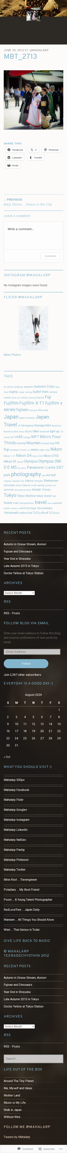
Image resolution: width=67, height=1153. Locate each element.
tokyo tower (44, 496)
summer (9, 489)
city (18, 398)
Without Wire (12, 1117)
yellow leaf (26, 512)
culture (24, 397)
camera (53, 392)
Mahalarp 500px (14, 780)
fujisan (22, 409)
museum (14, 449)
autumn (28, 386)
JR (19, 425)
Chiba (13, 398)
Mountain (33, 443)
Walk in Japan (13, 1110)
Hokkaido (33, 410)
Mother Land (12, 1095)
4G (5, 387)
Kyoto (28, 431)
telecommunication (23, 490)
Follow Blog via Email (26, 623)
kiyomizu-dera (11, 431)
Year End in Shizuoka (17, 558)
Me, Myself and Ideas (18, 1088)
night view (44, 450)
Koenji (22, 431)
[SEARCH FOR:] (33, 1058)
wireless (15, 508)
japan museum (27, 418)
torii (54, 496)
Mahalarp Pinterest (16, 860)
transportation (26, 503)
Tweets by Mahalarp (17, 1137)
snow (34, 485)
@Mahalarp (39, 50)
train (16, 503)
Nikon (56, 449)
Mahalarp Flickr (13, 799)
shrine (18, 485)
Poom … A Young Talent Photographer (28, 899)
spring (40, 485)
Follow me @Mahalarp (27, 1127)
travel (41, 502)
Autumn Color (44, 387)
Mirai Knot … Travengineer (20, 879)
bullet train (40, 392)
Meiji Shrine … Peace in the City (28, 202)
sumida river (50, 485)
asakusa (18, 387)
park (7, 475)
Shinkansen (51, 480)
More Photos (12, 355)
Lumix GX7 (9, 437)
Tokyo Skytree (26, 496)
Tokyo (10, 495)
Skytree (26, 485)
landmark (44, 431)
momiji (21, 443)
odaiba (20, 462)
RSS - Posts (12, 613)
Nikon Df (10, 461)
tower (8, 503)
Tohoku (46, 489)
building (28, 392)
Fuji (48, 397)
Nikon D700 (51, 456)
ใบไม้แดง (54, 512)
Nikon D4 (23, 455)
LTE (61, 431)
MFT (35, 437)
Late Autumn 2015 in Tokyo (21, 566)
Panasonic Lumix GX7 (45, 467)
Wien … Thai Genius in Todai (21, 929)
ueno (49, 503)
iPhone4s (43, 410)
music (23, 450)
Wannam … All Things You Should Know (29, 919)
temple (36, 489)
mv (28, 450)
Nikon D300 (37, 456)
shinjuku (38, 481)
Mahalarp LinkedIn (16, 830)
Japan (11, 417)
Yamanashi (11, 512)
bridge (21, 392)
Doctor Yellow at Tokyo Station (23, 573)
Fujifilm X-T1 (31, 403)
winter (7, 508)
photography (26, 474)
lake (36, 431)
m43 (19, 437)
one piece (21, 468)
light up (54, 431)
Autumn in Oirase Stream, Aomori (25, 544)
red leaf (51, 475)
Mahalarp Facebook (16, 790)
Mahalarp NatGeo (15, 840)
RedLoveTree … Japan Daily (22, 909)
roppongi (7, 481)
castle (7, 397)
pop (43, 475)
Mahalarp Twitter (14, 869)
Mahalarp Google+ (15, 809)
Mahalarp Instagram (16, 820)
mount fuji (48, 443)
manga (27, 437)
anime (10, 387)
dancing (32, 398)
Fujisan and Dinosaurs (18, 551)
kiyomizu (56, 425)
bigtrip (13, 392)
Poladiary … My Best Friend (21, 889)
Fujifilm (11, 403)
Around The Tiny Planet (19, 1081)
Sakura (29, 480)
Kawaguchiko (42, 425)
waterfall (57, 503)
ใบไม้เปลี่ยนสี (40, 512)
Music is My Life (15, 1102)
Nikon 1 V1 (9, 456)
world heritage (27, 508)
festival (40, 397)
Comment (50, 256)
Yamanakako (44, 508)
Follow (26, 663)
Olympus (31, 461)
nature (35, 449)
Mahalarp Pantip (14, 850)
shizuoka (9, 485)
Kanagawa (27, 425)
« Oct (7, 757)
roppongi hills (18, 481)
